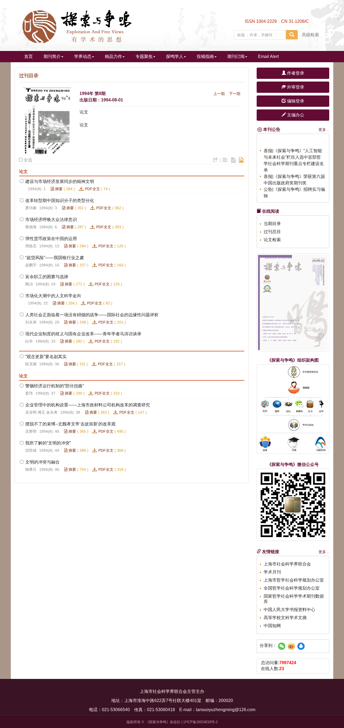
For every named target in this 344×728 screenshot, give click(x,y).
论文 (84, 112)
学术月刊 (272, 572)
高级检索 (310, 34)
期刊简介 (52, 56)
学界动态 (82, 56)
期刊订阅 (236, 56)
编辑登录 (295, 101)
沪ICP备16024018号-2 (200, 722)
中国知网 (272, 625)
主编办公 (295, 115)
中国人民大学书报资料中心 (289, 609)
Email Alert (268, 56)
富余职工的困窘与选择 (46, 276)
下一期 (234, 93)
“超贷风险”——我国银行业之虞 (54, 257)
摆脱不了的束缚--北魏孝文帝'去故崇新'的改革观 (70, 424)
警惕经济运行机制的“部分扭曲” (54, 386)
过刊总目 (272, 231)
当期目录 (272, 223)
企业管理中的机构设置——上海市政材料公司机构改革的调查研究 (87, 405)
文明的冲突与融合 (42, 462)
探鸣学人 (174, 56)
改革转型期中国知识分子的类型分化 (59, 200)
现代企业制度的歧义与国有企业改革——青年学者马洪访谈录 (83, 334)
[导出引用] (215, 160)
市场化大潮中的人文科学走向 (53, 295)
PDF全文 (92, 189)
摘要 (58, 189)
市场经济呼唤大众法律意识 (51, 219)
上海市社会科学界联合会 (287, 564)
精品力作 (113, 56)
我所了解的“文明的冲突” (48, 443)
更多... (323, 129)
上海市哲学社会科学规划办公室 (294, 580)
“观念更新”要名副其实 (46, 356)
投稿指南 (205, 56)
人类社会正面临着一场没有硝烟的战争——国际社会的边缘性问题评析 (92, 314)
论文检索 (272, 239)
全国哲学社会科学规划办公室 (292, 588)
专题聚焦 (144, 56)
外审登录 (295, 87)
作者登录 (295, 73)
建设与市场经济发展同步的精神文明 (59, 181)
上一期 (219, 93)
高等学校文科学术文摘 (285, 617)
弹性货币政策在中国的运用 (51, 238)
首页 (28, 56)
